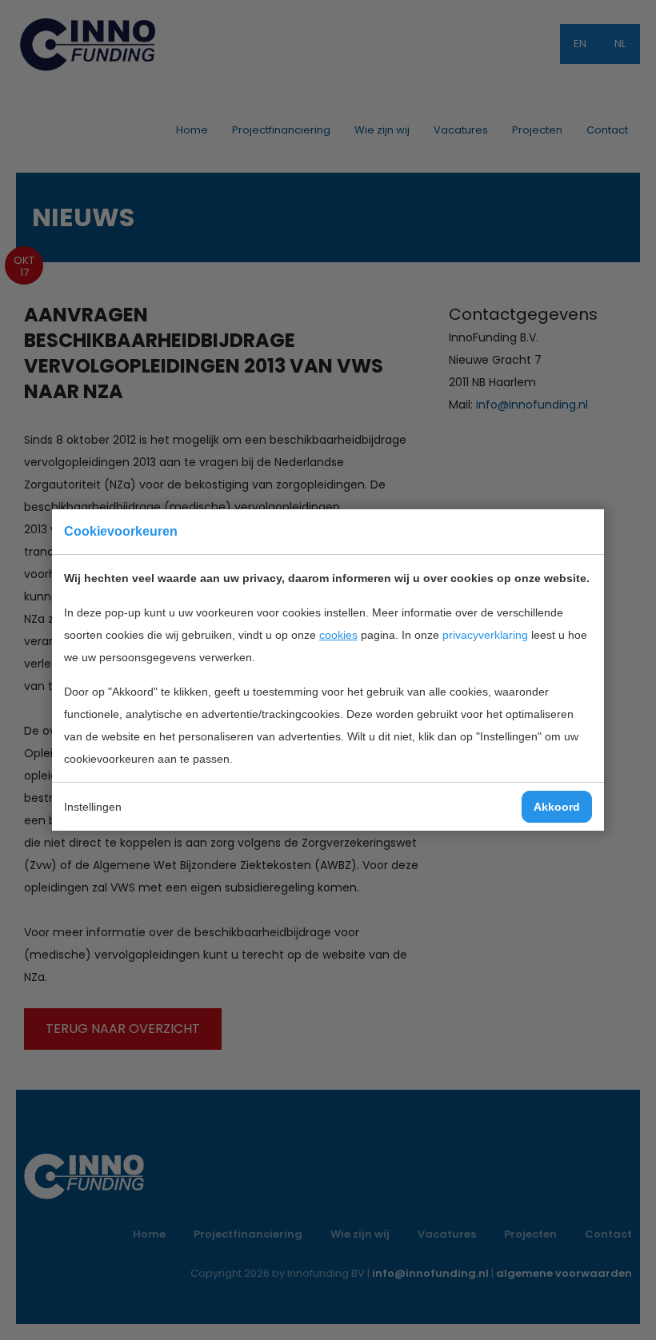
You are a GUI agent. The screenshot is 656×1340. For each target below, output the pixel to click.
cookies (338, 634)
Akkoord (557, 806)
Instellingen (93, 806)
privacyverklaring (485, 634)
